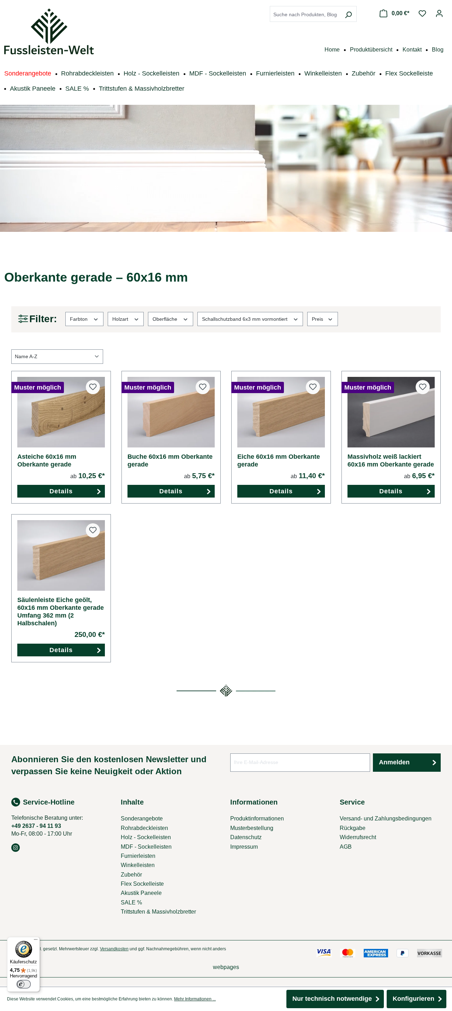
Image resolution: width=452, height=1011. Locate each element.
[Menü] (35, 941)
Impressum (244, 847)
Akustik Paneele (141, 893)
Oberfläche (166, 319)
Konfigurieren (413, 998)
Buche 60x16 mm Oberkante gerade (170, 460)
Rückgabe (352, 828)
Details (61, 491)
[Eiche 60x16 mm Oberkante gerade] (281, 412)
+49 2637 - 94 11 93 (36, 826)
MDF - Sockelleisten (146, 847)
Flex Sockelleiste (142, 884)
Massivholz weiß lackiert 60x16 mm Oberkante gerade (390, 460)
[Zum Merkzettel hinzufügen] (93, 387)
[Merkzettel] (422, 13)
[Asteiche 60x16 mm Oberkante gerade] (61, 412)
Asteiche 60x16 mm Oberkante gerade (46, 460)
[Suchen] (348, 15)
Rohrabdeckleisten (144, 828)
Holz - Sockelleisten (146, 837)
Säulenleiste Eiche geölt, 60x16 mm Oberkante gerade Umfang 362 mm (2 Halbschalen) (60, 611)
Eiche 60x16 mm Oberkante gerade (278, 460)
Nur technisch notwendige (332, 998)
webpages (226, 967)
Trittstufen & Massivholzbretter (158, 912)
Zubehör (131, 875)
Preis (318, 319)
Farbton (79, 319)
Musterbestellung (251, 828)
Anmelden (394, 762)
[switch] (24, 984)
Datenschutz (246, 837)
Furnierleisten (138, 856)
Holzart (121, 319)
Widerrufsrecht (358, 837)
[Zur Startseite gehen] (49, 31)
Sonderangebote (142, 819)
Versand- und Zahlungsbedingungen (386, 819)
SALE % (131, 902)
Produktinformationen (257, 819)
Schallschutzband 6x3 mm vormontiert (245, 319)
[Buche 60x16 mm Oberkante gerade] (171, 412)
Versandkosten (114, 948)
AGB (346, 847)
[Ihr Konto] (439, 13)
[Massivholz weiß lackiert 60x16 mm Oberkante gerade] (391, 412)
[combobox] (305, 15)
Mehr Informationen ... (195, 999)
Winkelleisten (138, 865)
